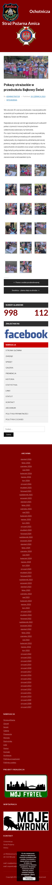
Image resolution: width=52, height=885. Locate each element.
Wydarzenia (11, 100)
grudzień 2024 (26, 530)
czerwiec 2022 (26, 636)
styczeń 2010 (26, 696)
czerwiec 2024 (26, 551)
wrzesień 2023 (26, 583)
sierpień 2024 (26, 544)
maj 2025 (26, 512)
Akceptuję (29, 879)
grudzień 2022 (26, 615)
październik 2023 (26, 579)
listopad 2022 (26, 618)
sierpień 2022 (26, 629)
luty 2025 (26, 523)
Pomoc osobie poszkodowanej (27, 282)
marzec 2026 (26, 477)
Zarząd (9, 356)
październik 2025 (26, 495)
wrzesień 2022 (26, 625)
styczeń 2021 (26, 657)
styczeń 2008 (26, 703)
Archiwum (11, 408)
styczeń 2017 (26, 671)
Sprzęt (9, 362)
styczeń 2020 (26, 661)
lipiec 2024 (26, 548)
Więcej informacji (30, 875)
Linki (8, 391)
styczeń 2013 (26, 686)
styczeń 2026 (26, 484)
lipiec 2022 (26, 633)
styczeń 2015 (26, 679)
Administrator (13, 96)
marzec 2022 (26, 647)
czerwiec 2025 (26, 509)
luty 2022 (26, 650)
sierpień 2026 (26, 459)
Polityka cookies (14, 419)
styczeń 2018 (26, 668)
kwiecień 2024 (26, 558)
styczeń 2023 (26, 611)
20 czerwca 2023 (38, 96)
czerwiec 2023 (26, 594)
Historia (10, 379)
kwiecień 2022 (26, 643)
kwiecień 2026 (26, 473)
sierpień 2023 (26, 587)
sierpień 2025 (26, 502)
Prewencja (11, 373)
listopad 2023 (26, 576)
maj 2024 (26, 555)
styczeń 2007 (26, 707)
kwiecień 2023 (26, 601)
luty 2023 (26, 608)
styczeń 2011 (26, 693)
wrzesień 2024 (26, 541)
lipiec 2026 (26, 463)
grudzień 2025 (26, 487)
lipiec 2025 (26, 505)
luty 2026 (26, 480)
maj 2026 (26, 470)
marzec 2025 (26, 519)
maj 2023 (26, 597)
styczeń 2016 (26, 675)
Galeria (9, 368)
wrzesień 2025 (26, 498)
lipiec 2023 (26, 590)
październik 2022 (26, 622)
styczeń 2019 (26, 664)
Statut (9, 396)
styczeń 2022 (26, 654)
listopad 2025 (26, 491)
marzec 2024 (26, 562)
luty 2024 (26, 565)
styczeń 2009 (26, 700)
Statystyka (11, 385)
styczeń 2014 (26, 682)
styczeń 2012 (26, 689)
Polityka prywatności (17, 414)
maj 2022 (26, 640)
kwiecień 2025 (26, 516)
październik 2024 (26, 537)
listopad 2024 (26, 533)
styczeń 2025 (26, 526)
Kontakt (10, 402)
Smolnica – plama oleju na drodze (24, 290)
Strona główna (14, 350)
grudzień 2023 (26, 572)
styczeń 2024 (26, 569)
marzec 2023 (26, 604)
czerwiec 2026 (26, 466)
